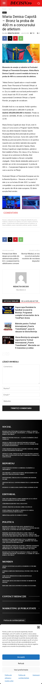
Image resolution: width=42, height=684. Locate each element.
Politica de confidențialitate (14, 620)
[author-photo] (21, 283)
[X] (10, 38)
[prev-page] (3, 353)
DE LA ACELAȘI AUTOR (29, 301)
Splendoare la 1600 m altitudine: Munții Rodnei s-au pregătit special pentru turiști (19, 473)
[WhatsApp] (20, 38)
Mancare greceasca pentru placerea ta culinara (19, 585)
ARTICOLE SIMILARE (11, 301)
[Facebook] (4, 38)
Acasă (4, 9)
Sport (10, 9)
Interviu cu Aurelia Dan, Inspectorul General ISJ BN (20, 487)
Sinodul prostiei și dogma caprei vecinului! (17, 507)
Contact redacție (14, 596)
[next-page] (7, 353)
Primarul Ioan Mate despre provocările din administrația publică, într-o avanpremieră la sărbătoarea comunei (10, 258)
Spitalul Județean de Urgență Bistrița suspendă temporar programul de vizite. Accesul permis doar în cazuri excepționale (20, 444)
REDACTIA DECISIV (13, 33)
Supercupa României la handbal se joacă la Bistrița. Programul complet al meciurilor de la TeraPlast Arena (27, 312)
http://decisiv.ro (21, 290)
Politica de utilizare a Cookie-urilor (9, 678)
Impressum (36, 675)
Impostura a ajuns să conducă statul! (15, 515)
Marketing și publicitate (19, 608)
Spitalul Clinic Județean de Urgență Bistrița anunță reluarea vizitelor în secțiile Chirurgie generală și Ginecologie (20, 455)
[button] (38, 627)
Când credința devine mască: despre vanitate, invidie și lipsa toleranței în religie (20, 449)
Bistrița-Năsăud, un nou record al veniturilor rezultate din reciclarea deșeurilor (30, 257)
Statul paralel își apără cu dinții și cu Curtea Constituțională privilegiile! (18, 511)
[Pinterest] (15, 38)
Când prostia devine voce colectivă (14, 503)
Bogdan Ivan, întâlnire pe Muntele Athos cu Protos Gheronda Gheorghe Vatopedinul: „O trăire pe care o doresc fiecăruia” (20, 433)
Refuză (21, 663)
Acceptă (21, 657)
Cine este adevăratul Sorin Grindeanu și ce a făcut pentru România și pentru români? (19, 499)
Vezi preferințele (21, 670)
